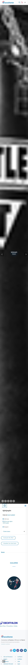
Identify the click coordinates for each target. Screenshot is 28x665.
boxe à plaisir (11, 515)
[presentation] (1, 586)
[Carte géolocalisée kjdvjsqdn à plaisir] (9, 544)
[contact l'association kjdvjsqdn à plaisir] (24, 531)
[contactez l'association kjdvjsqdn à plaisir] (8, 539)
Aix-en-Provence (8, 656)
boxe (3, 552)
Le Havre (20, 656)
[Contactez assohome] (17, 650)
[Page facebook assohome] (21, 650)
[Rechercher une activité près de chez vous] (19, 2)
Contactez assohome (5, 644)
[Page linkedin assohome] (25, 650)
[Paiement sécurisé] (14, 650)
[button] (2, 254)
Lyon (19, 663)
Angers (5, 659)
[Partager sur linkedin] (11, 501)
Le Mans (20, 659)
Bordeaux (6, 661)
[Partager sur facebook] (5, 501)
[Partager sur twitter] (8, 501)
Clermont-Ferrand (8, 663)
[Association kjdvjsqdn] (4, 506)
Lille (19, 661)
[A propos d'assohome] (11, 650)
